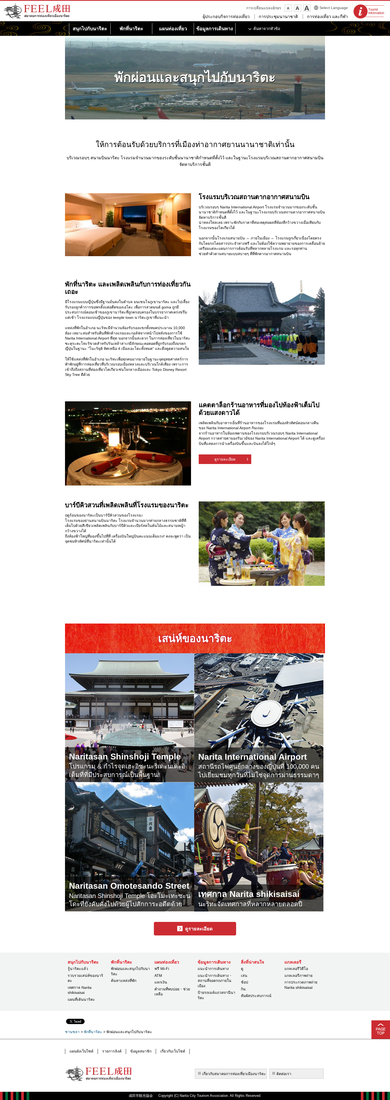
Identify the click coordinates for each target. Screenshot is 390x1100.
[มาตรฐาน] (297, 8)
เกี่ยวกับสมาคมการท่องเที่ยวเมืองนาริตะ (234, 1074)
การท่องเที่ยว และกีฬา (327, 16)
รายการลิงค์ (112, 1051)
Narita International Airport (252, 757)
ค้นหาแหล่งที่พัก (123, 980)
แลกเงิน (160, 982)
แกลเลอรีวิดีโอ (296, 968)
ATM (158, 975)
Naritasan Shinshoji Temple (125, 756)
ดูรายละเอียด (225, 459)
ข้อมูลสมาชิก (140, 1051)
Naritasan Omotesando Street (129, 886)
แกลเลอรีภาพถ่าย (298, 975)
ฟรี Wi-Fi (161, 968)
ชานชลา (72, 1032)
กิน (243, 989)
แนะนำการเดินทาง (213, 968)
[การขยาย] (307, 8)
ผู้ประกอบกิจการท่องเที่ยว (226, 16)
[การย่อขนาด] (288, 8)
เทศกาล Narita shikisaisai (249, 894)
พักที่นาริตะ (93, 1032)
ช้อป (244, 982)
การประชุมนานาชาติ (278, 16)
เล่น (244, 975)
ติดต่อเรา (283, 1074)
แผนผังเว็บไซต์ (81, 1051)
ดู (242, 968)
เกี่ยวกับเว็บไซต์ (172, 1051)
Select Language (333, 8)
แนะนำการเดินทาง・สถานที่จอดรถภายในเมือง (215, 980)
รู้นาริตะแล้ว (78, 968)
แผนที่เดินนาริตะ (81, 999)
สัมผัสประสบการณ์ (256, 996)
